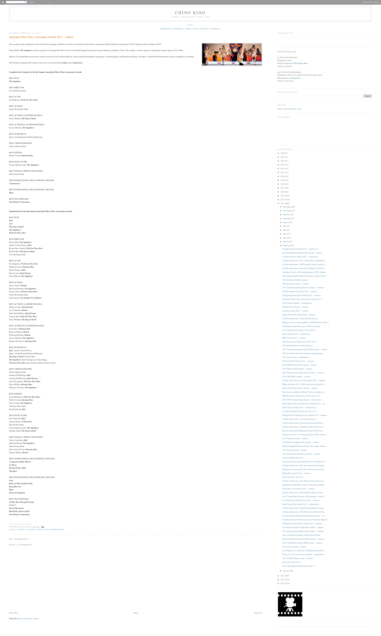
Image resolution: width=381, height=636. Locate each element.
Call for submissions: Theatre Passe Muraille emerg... (303, 508)
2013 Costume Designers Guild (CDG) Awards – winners (305, 349)
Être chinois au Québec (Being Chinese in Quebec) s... (304, 392)
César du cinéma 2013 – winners (295, 310)
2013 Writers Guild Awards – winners (297, 368)
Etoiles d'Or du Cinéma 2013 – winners (298, 361)
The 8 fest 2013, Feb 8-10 (292, 477)
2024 (283, 160)
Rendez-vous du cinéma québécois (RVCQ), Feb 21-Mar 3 (305, 322)
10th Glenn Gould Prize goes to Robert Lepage (301, 326)
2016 (283, 191)
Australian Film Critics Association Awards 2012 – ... (303, 299)
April (285, 237)
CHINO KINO (190, 12)
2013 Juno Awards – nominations (295, 357)
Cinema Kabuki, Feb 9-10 (292, 457)
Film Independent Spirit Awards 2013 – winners (301, 295)
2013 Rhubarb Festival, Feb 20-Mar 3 (297, 345)
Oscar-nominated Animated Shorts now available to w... (304, 461)
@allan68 (288, 66)
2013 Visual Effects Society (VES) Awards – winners (303, 496)
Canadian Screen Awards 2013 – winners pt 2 (300, 248)
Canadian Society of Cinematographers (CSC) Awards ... (304, 272)
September (287, 218)
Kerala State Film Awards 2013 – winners (298, 314)
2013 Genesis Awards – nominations (297, 303)
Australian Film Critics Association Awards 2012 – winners (41, 37)
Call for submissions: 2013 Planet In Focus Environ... (303, 481)
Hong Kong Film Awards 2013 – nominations (300, 504)
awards (31, 529)
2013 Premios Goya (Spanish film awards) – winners (303, 372)
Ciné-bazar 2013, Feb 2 (291, 562)
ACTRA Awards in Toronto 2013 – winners (299, 291)
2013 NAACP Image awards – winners (297, 558)
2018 (283, 184)
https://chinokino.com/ (286, 51)
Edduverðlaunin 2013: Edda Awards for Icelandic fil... (303, 384)
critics (39, 529)
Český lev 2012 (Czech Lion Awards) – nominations (303, 554)
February (287, 245)
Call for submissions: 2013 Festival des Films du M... (303, 511)
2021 (283, 172)
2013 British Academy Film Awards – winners (300, 442)
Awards (188, 28)
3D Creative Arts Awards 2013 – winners (298, 488)
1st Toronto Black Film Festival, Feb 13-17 (299, 411)
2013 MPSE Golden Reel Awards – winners (299, 365)
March (286, 241)
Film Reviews (165, 28)
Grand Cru (296, 78)
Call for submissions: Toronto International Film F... (303, 423)
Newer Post (13, 612)
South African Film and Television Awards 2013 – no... (304, 403)
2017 (283, 188)
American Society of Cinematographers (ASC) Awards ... (304, 434)
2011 (283, 579)
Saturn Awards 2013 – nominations (296, 334)
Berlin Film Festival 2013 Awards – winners (300, 388)
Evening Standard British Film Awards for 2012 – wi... (303, 515)
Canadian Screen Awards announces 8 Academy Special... (305, 519)
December (287, 206)
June (285, 230)
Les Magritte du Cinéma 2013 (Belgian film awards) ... (304, 550)
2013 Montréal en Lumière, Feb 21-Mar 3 (299, 330)
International (57, 529)
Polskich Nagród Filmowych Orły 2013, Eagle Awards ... (304, 446)
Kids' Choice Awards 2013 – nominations (299, 407)
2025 (283, 157)
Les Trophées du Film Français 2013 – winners (301, 500)
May (285, 233)
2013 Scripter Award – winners (294, 450)
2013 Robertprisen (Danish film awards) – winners (302, 252)
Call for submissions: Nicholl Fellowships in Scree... (303, 492)
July (285, 226)
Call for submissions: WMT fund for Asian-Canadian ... (304, 264)
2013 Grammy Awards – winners (295, 438)
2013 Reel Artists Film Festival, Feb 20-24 (299, 341)
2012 (283, 575)
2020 (283, 176)
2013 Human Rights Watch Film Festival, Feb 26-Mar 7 (304, 276)
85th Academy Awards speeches (295, 279)
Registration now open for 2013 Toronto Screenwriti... (303, 469)
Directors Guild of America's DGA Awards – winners (303, 539)
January (286, 570)
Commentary (215, 28)
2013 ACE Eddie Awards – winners (296, 376)
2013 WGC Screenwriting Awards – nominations (301, 399)
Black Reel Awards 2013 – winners (296, 473)
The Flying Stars (301, 63)
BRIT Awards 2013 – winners (294, 337)
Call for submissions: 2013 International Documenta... (304, 465)
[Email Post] (42, 527)
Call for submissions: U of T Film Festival (299, 419)
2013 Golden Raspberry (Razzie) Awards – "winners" (303, 287)
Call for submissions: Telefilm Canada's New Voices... (303, 426)
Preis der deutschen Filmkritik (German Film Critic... (303, 430)
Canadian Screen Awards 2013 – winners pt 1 (300, 256)
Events (196, 28)
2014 (283, 199)
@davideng (288, 80)
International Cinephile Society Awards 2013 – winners (304, 415)
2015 (283, 195)
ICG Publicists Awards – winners (295, 307)
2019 (283, 180)
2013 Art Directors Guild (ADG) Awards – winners (302, 542)
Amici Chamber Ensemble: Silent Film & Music (301, 535)
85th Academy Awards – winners (295, 283)
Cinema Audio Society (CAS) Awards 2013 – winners (303, 380)
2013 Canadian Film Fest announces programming (302, 353)
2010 (283, 583)
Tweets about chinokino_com (289, 108)
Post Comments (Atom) (29, 618)
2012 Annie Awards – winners (294, 546)
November (287, 210)
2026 (283, 153)
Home (136, 612)
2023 (283, 164)
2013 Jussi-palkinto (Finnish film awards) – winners (303, 531)
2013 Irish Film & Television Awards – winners (301, 453)
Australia (22, 529)
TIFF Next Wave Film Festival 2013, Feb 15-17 (301, 395)
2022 (283, 168)
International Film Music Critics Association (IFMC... (303, 484)
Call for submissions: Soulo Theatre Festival (300, 318)
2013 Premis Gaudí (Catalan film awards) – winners (302, 527)
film (47, 529)
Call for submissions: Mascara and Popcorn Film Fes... (303, 268)
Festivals (204, 28)
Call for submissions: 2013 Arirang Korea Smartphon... (304, 260)
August (286, 222)
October (286, 214)
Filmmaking (178, 28)
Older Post (258, 612)
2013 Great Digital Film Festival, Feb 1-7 (298, 566)
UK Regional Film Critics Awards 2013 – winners (302, 523)
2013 (283, 203)
